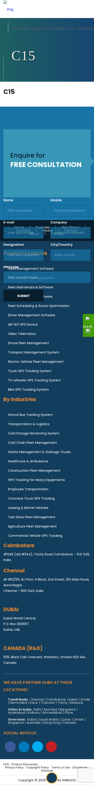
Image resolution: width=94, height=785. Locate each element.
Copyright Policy (37, 767)
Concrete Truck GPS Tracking (31, 498)
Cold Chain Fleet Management (32, 442)
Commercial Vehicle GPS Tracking (35, 535)
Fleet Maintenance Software (30, 287)
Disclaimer (80, 767)
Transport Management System (33, 352)
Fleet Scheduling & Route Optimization (39, 306)
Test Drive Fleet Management (31, 517)
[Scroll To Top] (51, 778)
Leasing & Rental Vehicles (28, 507)
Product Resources (24, 764)
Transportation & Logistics (29, 424)
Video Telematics (22, 333)
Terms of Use (60, 767)
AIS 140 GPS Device (23, 324)
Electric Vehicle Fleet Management (36, 361)
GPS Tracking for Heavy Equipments (36, 480)
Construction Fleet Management (34, 470)
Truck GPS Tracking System (30, 371)
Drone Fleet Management (28, 343)
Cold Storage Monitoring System (34, 433)
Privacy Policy (14, 767)
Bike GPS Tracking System (28, 389)
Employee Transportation (28, 489)
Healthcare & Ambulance (28, 461)
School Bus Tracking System (30, 414)
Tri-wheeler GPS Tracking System (34, 380)
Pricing (47, 230)
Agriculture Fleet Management (32, 526)
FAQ (6, 764)
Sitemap (47, 771)
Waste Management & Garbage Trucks (39, 452)
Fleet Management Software (31, 268)
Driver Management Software (31, 315)
